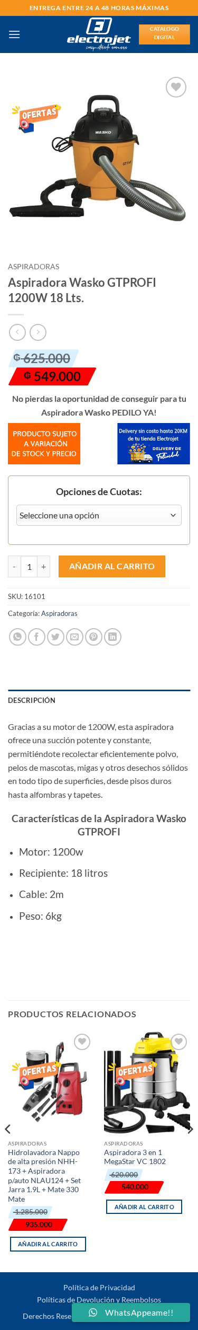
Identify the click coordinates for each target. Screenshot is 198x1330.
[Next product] (17, 332)
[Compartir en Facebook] (36, 637)
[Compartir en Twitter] (55, 637)
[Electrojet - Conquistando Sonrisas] (99, 34)
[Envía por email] (74, 637)
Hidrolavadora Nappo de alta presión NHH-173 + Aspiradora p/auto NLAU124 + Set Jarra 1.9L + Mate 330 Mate (44, 1175)
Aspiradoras (33, 266)
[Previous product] (38, 332)
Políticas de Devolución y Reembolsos (99, 1299)
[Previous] (8, 1150)
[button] (14, 34)
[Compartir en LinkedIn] (112, 637)
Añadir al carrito (112, 566)
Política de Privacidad (99, 1287)
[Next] (189, 1150)
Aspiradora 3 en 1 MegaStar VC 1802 (135, 1157)
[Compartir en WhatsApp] (17, 637)
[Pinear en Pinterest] (93, 637)
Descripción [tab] (31, 700)
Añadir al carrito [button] (48, 1243)
